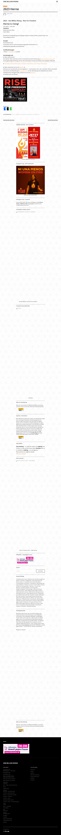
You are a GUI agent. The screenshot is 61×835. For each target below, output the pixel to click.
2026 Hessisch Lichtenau (31, 600)
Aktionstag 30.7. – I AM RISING (9, 770)
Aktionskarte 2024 (6, 774)
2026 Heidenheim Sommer (22, 592)
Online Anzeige (29, 589)
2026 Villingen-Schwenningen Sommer (33, 590)
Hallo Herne (11, 51)
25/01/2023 (9, 13)
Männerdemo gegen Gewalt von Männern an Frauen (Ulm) (29, 597)
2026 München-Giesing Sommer (36, 592)
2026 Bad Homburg (31, 606)
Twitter (7, 831)
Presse (39, 63)
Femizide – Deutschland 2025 (9, 793)
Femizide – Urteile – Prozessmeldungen (11, 801)
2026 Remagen (40, 599)
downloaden (31, 203)
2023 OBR (5, 6)
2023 (13, 114)
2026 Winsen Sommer (21, 593)
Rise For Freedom (34, 114)
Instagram (5, 815)
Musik (4, 786)
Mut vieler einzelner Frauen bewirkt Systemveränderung (28, 596)
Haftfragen (41, 594)
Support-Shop (23, 71)
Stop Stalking (21, 453)
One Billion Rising (9, 63)
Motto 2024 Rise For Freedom (9, 780)
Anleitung (5, 783)
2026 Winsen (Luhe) (20, 600)
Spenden (21, 67)
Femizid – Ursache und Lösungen (9, 794)
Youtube (9, 831)
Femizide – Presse (6, 798)
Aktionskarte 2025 (6, 772)
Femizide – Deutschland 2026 (9, 791)
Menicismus (19, 599)
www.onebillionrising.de (47, 59)
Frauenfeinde (33, 599)
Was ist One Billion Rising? (8, 776)
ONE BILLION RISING (10, 1)
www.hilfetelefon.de (26, 625)
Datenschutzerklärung (7, 818)
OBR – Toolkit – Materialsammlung (10, 785)
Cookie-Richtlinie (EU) (7, 820)
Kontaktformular (6, 813)
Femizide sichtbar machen (8, 799)
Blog (4, 809)
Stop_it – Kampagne (7, 806)
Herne (17, 114)
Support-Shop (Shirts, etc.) (29, 63)
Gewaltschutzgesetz (20, 589)
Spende (33, 72)
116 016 (35, 623)
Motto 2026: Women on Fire (8, 777)
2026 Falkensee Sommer (32, 593)
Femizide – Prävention (7, 796)
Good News (5, 810)
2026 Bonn (23, 606)
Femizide (5, 790)
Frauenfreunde (25, 599)
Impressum (32, 769)
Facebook (44, 63)
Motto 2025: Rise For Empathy (9, 778)
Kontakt (4, 812)
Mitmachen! (18, 63)
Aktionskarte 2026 (6, 769)
